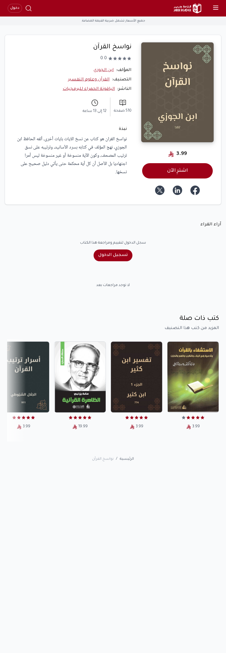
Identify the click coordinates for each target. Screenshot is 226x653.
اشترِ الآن (177, 170)
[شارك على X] (160, 190)
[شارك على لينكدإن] (177, 190)
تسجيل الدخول (113, 255)
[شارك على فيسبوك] (195, 190)
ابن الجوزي (104, 70)
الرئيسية (127, 459)
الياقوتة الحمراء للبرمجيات (89, 89)
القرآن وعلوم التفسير (88, 79)
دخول (14, 8)
